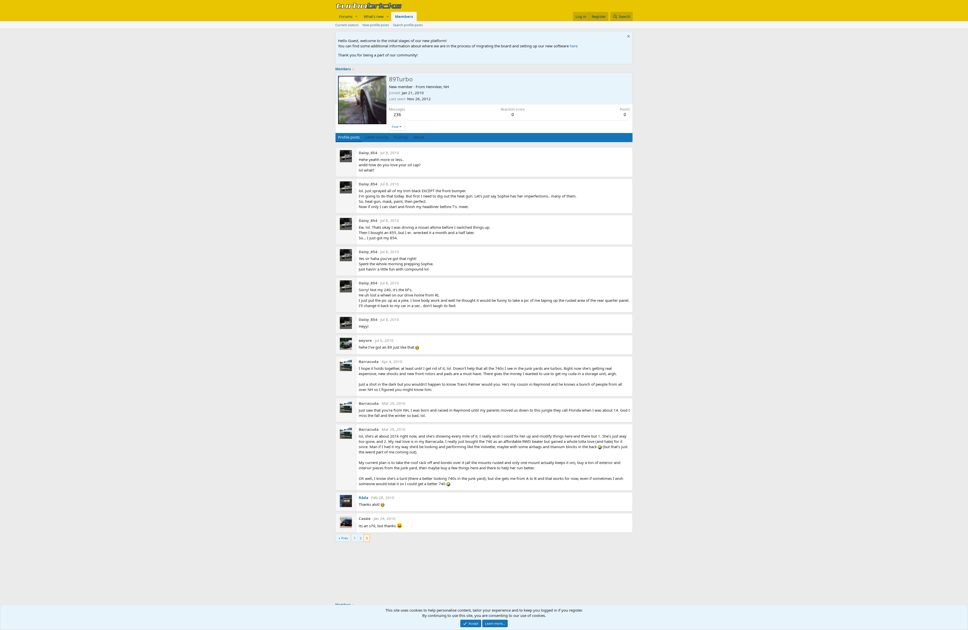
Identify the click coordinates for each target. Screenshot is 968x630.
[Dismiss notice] (628, 37)
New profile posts (375, 25)
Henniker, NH (437, 86)
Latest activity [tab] (376, 137)
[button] (356, 16)
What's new (374, 16)
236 (397, 114)
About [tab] (418, 137)
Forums (345, 16)
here (574, 45)
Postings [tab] (401, 137)
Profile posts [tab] (349, 137)
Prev (344, 538)
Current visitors (346, 25)
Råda (363, 497)
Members (404, 16)
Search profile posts (408, 25)
